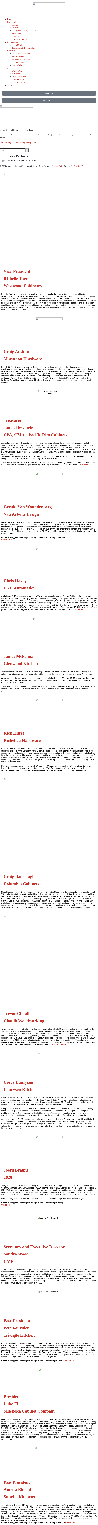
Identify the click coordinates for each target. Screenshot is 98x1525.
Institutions (16, 36)
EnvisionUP (78, 166)
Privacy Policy (57, 166)
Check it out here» (59, 1044)
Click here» (84, 465)
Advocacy (16, 74)
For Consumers (18, 62)
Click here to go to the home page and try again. (18, 142)
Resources (11, 51)
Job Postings (16, 33)
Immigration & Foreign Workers (24, 31)
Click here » (6, 540)
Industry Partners (18, 82)
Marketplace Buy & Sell (21, 59)
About (9, 68)
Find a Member (18, 45)
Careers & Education (15, 22)
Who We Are (17, 71)
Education (16, 28)
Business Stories (18, 56)
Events (9, 19)
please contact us (30, 135)
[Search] (27, 150)
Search (9, 85)
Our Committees (18, 79)
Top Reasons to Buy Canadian (23, 48)
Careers (15, 25)
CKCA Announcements (21, 54)
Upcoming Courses (19, 39)
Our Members (12, 42)
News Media (17, 65)
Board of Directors (19, 77)
